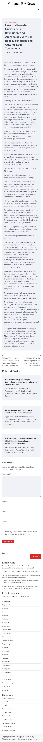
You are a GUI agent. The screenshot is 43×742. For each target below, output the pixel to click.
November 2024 (7, 676)
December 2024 (7, 672)
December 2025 (7, 629)
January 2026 (6, 626)
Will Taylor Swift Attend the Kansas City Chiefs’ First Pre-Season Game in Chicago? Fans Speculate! (20, 440)
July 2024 (5, 690)
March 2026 (5, 622)
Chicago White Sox (8, 719)
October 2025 (6, 637)
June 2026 (5, 612)
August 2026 (6, 605)
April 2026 (5, 619)
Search (5, 553)
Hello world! (25, 596)
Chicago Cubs (6, 716)
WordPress (32, 739)
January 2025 (6, 669)
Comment (6, 474)
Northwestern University (10, 723)
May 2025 (5, 654)
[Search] (38, 10)
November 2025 (7, 633)
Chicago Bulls (6, 712)
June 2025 (5, 651)
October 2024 (6, 679)
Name (5, 502)
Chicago (4, 705)
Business (5, 702)
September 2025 (7, 640)
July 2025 (5, 647)
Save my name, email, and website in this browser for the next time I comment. (21, 533)
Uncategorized (11, 22)
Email (4, 512)
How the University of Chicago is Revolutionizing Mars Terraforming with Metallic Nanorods (21, 382)
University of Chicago (9, 730)
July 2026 (5, 608)
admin (9, 52)
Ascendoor (13, 739)
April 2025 (5, 658)
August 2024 (6, 686)
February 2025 (6, 665)
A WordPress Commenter (10, 596)
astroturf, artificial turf (8, 698)
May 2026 (5, 615)
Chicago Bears (6, 709)
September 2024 (7, 683)
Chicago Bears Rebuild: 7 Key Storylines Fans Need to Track (21, 571)
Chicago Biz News (21, 3)
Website (5, 522)
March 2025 (5, 661)
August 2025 (6, 644)
